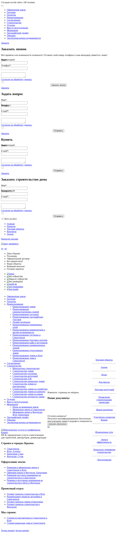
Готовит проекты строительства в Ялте (26, 494)
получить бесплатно (57, 424)
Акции (10, 234)
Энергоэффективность (104, 440)
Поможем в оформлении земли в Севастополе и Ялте (23, 468)
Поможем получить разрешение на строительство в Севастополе (24, 476)
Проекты (11, 226)
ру (2, 248)
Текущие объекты (15, 229)
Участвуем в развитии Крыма (104, 418)
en (6, 248)
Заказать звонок (58, 85)
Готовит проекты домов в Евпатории (25, 502)
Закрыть (5, 43)
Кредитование (104, 460)
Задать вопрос (8, 530)
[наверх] (1, 528)
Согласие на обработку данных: (16, 79)
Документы (104, 382)
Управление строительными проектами (104, 400)
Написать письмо (9, 239)
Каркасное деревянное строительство (104, 450)
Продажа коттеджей (104, 389)
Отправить (58, 131)
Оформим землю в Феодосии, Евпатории (27, 472)
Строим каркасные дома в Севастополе (26, 523)
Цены (104, 374)
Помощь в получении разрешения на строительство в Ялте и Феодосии (25, 481)
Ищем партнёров (104, 410)
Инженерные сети (104, 432)
